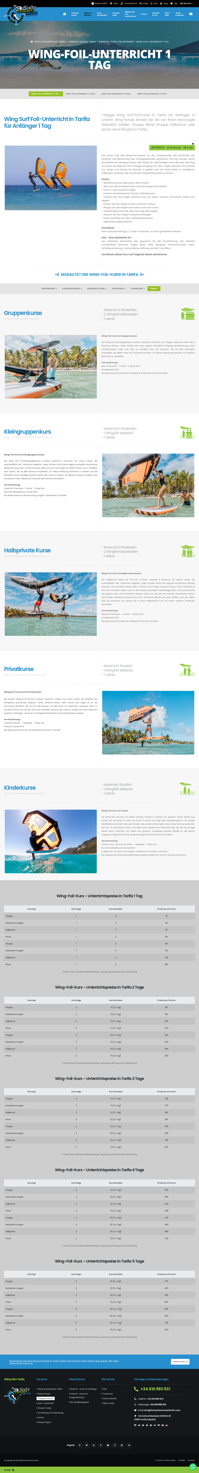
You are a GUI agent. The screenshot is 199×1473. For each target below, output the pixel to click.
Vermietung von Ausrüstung (130, 14)
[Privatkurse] (148, 722)
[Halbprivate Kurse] (50, 604)
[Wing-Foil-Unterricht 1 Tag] (50, 178)
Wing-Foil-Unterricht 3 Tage (116, 94)
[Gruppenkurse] (50, 366)
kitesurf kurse (75, 14)
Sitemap (191, 1460)
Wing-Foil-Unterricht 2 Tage (80, 94)
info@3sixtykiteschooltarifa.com (162, 1410)
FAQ (104, 1389)
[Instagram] (115, 1445)
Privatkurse (118, 288)
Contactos (107, 1394)
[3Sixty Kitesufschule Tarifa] (64, 14)
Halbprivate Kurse (96, 288)
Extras (144, 14)
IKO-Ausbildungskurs (79, 1402)
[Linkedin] (94, 1445)
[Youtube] (108, 1445)
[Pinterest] (101, 1445)
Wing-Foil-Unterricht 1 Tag (45, 94)
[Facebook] (79, 1445)
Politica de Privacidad (165, 1460)
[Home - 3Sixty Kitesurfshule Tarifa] (20, 15)
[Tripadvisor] (129, 1445)
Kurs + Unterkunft (102, 14)
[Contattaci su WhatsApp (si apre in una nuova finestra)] (193, 1467)
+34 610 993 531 (155, 1389)
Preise (153, 288)
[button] (187, 3)
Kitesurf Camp (116, 14)
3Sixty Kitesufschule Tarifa (49, 1389)
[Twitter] (87, 1445)
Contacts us (179, 1362)
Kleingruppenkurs (71, 288)
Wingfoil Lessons (88, 14)
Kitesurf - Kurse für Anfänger (83, 1389)
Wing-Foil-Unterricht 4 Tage (151, 94)
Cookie (182, 1460)
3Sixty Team (167, 14)
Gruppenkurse (48, 288)
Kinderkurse (137, 288)
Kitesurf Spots (155, 14)
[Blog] (122, 1445)
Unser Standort (179, 14)
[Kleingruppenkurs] (148, 485)
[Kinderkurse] (50, 841)
